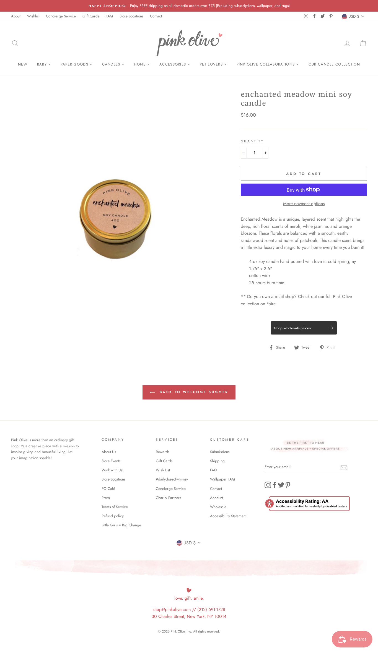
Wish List (163, 470)
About (15, 16)
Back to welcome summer (192, 392)
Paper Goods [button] (75, 64)
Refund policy (113, 516)
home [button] (140, 64)
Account (216, 497)
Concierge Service (61, 16)
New (22, 64)
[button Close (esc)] (116, 217)
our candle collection (334, 64)
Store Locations (131, 16)
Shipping (217, 461)
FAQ (109, 16)
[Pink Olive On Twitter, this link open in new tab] (281, 485)
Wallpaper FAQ (222, 479)
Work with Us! (112, 470)
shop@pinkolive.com (172, 609)
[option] (189, 6)
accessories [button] (173, 64)
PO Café (108, 488)
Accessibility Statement (228, 516)
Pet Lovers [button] (212, 64)
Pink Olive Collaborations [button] (266, 64)
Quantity (252, 141)
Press (106, 497)
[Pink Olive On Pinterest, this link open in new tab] (287, 485)
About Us (109, 452)
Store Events (111, 461)
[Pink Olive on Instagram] (268, 485)
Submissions (219, 452)
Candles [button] (112, 64)
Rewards (162, 452)
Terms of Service (115, 507)
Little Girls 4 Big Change (121, 525)
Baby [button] (42, 64)
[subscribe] (344, 467)
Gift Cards (90, 16)
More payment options (304, 203)
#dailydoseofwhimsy (172, 479)
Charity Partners (168, 497)
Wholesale (218, 507)
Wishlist (33, 16)
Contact (156, 16)
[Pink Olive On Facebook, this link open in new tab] (274, 485)
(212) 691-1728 (211, 609)
